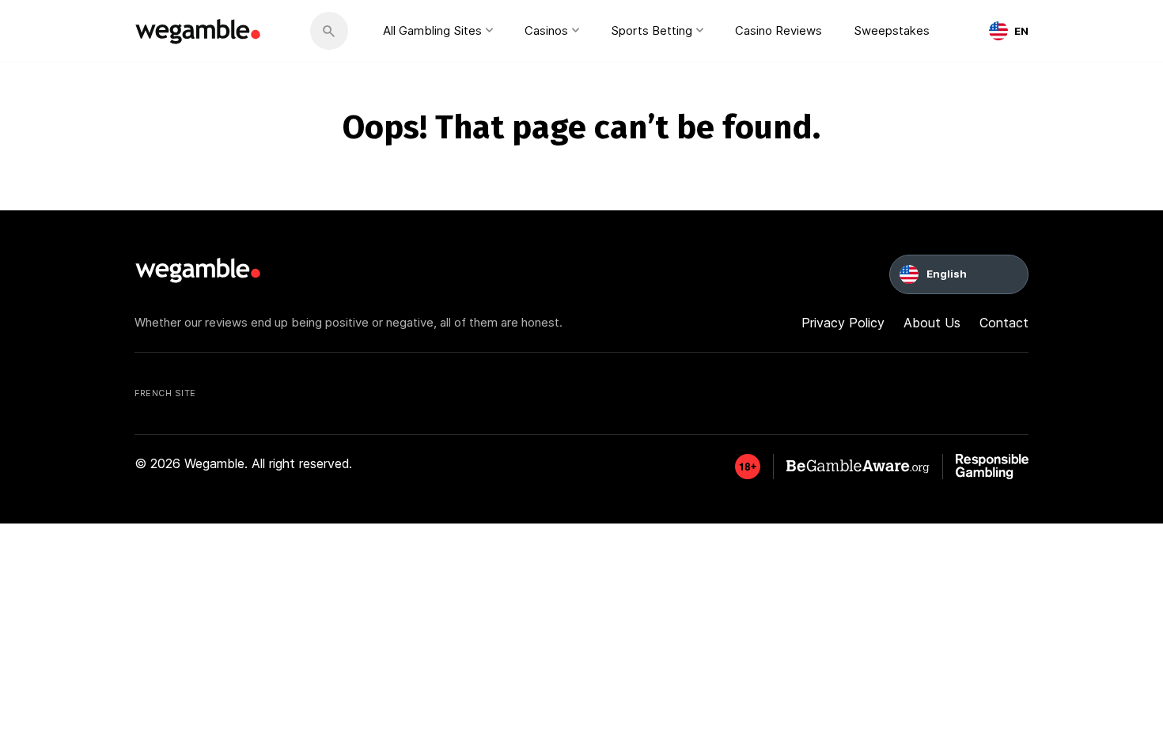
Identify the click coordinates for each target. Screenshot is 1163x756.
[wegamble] (198, 31)
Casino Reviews (778, 30)
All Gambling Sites (432, 30)
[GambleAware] (747, 466)
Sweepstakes (892, 30)
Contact (1004, 323)
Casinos (546, 30)
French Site (165, 393)
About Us (932, 323)
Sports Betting (651, 30)
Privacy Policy (843, 323)
